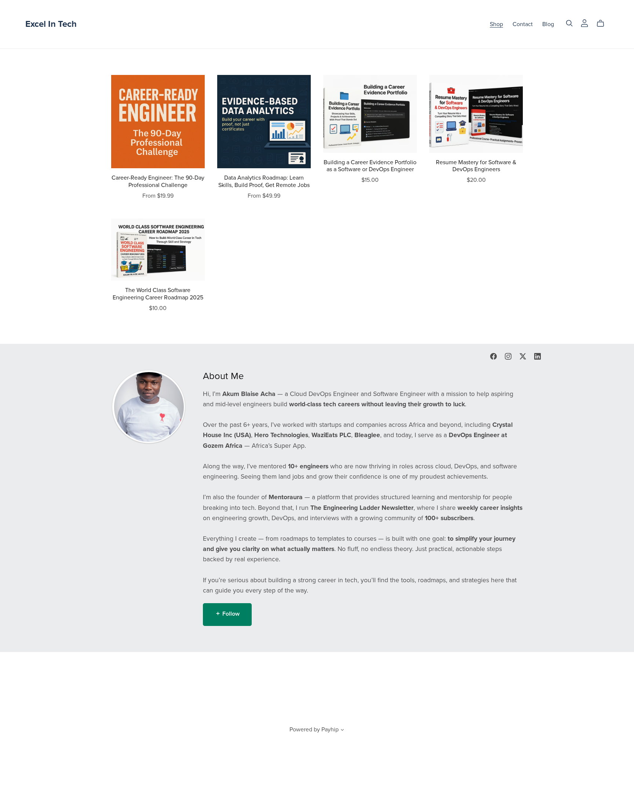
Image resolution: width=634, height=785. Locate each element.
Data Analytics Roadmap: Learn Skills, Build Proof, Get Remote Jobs (264, 181)
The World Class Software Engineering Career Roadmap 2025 (158, 294)
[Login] (584, 22)
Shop (496, 24)
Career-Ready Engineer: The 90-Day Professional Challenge (158, 181)
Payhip (330, 729)
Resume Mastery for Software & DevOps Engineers (476, 166)
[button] (342, 730)
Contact (523, 24)
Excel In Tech (51, 24)
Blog (548, 24)
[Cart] (603, 23)
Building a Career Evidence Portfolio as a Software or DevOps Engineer (370, 166)
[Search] (569, 23)
